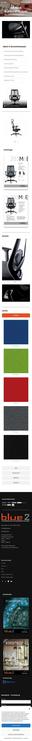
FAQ (2, 568)
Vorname (3, 699)
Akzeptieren (16, 725)
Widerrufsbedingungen (7, 577)
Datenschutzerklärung (17, 738)
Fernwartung (7, 678)
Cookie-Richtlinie (8, 738)
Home (9, 14)
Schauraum (12, 545)
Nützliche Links (6, 560)
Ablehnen (16, 730)
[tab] (16, 315)
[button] (29, 709)
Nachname (3, 705)
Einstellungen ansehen (16, 734)
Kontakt (3, 563)
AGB (2, 571)
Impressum (25, 738)
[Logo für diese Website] (16, 2)
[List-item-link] (16, 531)
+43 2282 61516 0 (6, 528)
